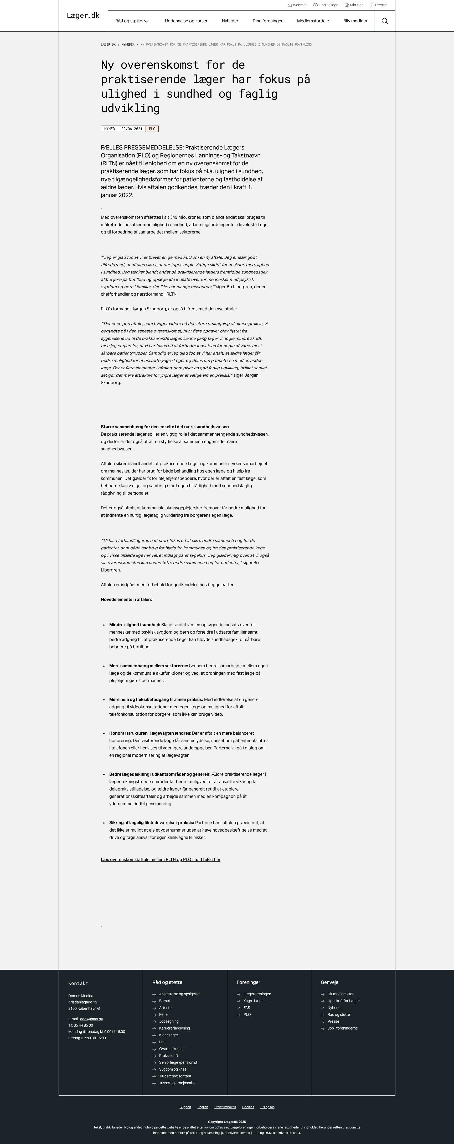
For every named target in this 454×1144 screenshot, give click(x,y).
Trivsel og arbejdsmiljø (177, 1083)
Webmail (300, 5)
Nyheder (230, 21)
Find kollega (328, 5)
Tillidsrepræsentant (175, 1076)
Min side (357, 5)
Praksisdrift (168, 1055)
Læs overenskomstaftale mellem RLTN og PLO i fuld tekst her (160, 859)
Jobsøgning (169, 1021)
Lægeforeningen (257, 994)
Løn (162, 1041)
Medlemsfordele (313, 21)
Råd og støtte (128, 21)
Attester (166, 1007)
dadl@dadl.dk (91, 1019)
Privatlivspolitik (225, 1107)
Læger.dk (108, 44)
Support (185, 1107)
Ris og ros (267, 1107)
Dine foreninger (268, 21)
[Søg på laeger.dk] (384, 21)
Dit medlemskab (341, 994)
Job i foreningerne (343, 1028)
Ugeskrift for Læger (344, 1000)
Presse (381, 5)
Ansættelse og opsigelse (179, 994)
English (203, 1107)
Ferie (163, 1014)
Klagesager (168, 1035)
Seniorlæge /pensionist (178, 1062)
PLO (247, 1014)
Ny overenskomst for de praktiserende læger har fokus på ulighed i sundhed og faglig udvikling (226, 44)
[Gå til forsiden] (83, 15)
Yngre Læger (254, 1000)
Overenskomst (171, 1048)
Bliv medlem (355, 21)
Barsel (164, 1000)
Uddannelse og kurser (186, 21)
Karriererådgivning (174, 1028)
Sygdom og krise (173, 1069)
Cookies (248, 1107)
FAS (247, 1007)
